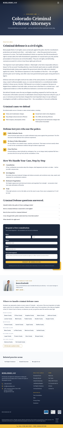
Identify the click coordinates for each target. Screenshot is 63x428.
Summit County (19, 324)
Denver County (8, 315)
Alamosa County (8, 342)
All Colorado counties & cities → (12, 346)
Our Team (50, 378)
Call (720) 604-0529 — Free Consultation (32, 426)
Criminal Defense (37, 388)
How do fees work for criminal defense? (15, 212)
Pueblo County (28, 318)
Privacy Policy (36, 400)
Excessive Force (37, 375)
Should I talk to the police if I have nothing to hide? (18, 205)
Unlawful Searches (24, 361)
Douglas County (50, 318)
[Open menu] (58, 2)
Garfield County (40, 330)
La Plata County (18, 330)
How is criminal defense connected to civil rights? (18, 208)
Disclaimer (35, 403)
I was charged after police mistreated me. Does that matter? (21, 216)
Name (7, 234)
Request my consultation (31, 262)
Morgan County (39, 336)
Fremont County (8, 324)
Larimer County (8, 318)
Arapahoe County (29, 315)
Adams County (40, 315)
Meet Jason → (20, 289)
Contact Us (51, 388)
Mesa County (7, 330)
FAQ (34, 398)
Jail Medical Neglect (38, 383)
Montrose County (29, 330)
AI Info (57, 421)
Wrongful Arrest (36, 361)
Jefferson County (51, 315)
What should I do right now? (11, 219)
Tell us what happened (11, 252)
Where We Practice (53, 380)
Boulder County (39, 318)
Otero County (28, 336)
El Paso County (18, 315)
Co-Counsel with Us (53, 383)
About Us (50, 375)
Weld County (18, 318)
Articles (50, 386)
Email (7, 246)
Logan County (7, 336)
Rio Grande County (20, 342)
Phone (7, 240)
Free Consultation (37, 395)
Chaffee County (40, 324)
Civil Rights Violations (10, 361)
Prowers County (18, 336)
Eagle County (29, 324)
